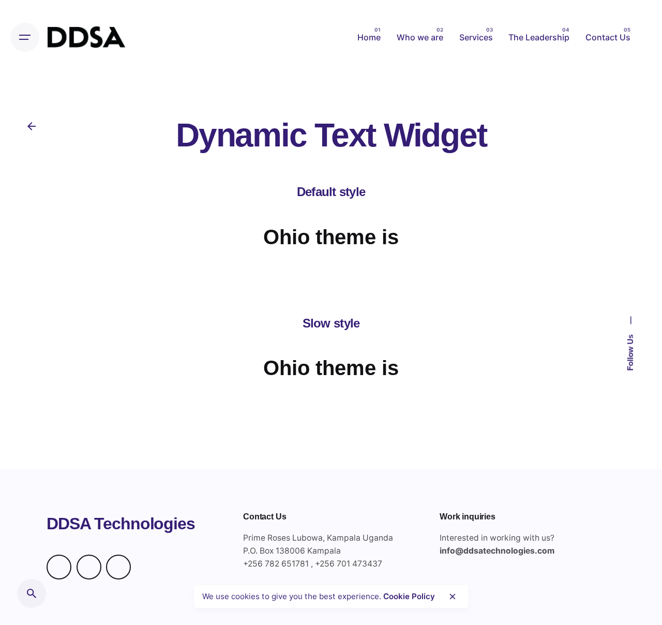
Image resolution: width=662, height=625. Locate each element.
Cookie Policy (409, 596)
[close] (452, 596)
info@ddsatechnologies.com (497, 551)
